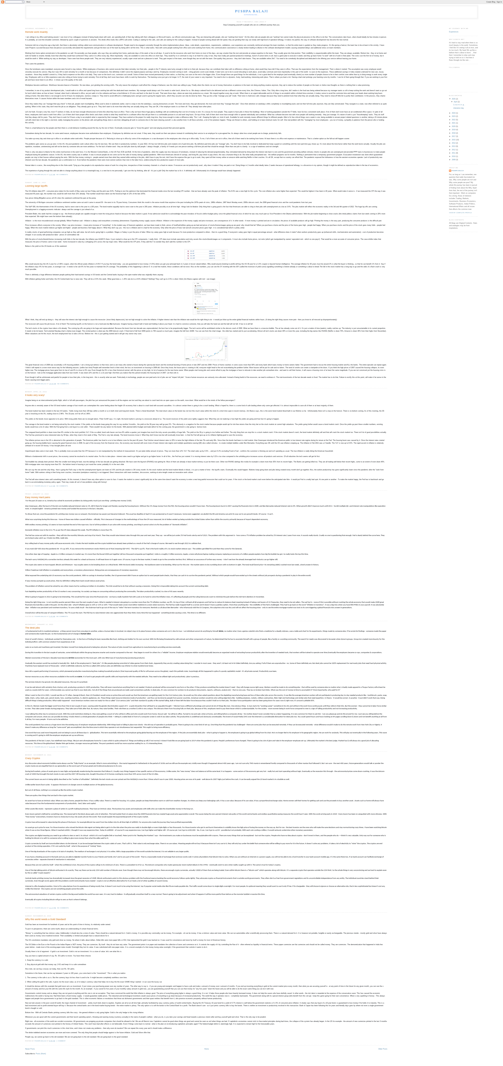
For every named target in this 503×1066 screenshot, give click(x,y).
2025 (454, 99)
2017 (454, 136)
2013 (454, 146)
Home (206, 1049)
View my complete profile (460, 212)
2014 (454, 143)
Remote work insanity (36, 32)
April (456, 102)
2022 (454, 120)
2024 (454, 113)
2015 (454, 140)
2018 (454, 133)
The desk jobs (32, 627)
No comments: (62, 174)
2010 (454, 156)
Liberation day (458, 108)
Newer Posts (30, 1049)
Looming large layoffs (36, 186)
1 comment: (61, 1041)
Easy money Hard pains (37, 497)
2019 (454, 130)
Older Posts (382, 1049)
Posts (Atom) (41, 1054)
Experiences (453, 32)
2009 (454, 160)
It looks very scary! (35, 395)
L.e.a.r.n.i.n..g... (459, 105)
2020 (454, 126)
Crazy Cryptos (32, 758)
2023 (454, 116)
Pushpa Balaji (251, 11)
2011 (454, 153)
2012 (454, 150)
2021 (454, 123)
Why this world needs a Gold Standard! (45, 919)
